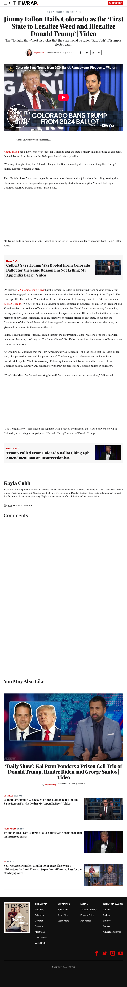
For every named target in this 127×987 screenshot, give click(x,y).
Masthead (40, 931)
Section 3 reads (12, 303)
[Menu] (7, 3)
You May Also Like (24, 681)
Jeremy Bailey (50, 784)
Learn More (63, 920)
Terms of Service (88, 909)
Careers (39, 926)
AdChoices (85, 920)
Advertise (39, 915)
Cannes (107, 909)
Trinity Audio (32, 140)
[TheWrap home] (25, 3)
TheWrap (41, 904)
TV (80, 11)
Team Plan (63, 915)
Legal (84, 904)
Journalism (10, 829)
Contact (39, 920)
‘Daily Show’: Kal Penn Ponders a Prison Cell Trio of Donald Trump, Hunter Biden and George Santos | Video (63, 771)
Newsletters (41, 937)
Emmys (107, 920)
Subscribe (115, 3)
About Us (39, 909)
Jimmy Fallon (11, 151)
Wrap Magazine (113, 904)
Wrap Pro (64, 904)
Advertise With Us (112, 931)
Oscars (106, 926)
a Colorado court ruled (31, 290)
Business (8, 796)
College (106, 915)
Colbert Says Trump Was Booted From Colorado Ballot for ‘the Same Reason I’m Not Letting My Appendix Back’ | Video (41, 801)
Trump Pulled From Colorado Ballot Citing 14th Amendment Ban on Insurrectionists (48, 455)
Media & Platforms (65, 11)
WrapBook (40, 943)
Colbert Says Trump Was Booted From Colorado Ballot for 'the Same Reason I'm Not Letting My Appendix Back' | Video (48, 270)
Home (49, 11)
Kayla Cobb (39, 52)
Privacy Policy (87, 915)
